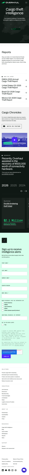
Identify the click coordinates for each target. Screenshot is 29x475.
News (3, 437)
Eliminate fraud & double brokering (9, 374)
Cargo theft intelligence (7, 427)
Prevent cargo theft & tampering (9, 372)
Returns (3, 446)
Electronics (4, 391)
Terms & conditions (6, 461)
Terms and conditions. (11, 338)
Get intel (15, 463)
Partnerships (5, 412)
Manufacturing (5, 393)
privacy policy (19, 345)
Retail (3, 399)
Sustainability (5, 414)
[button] (26, 2)
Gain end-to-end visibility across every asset (12, 378)
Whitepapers (5, 433)
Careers (3, 416)
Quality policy (5, 463)
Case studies (5, 431)
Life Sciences (5, 389)
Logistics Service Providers (8, 402)
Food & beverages (6, 395)
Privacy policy (5, 459)
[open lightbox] (14, 140)
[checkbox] (14, 306)
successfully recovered (8, 174)
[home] (10, 2)
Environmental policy (18, 461)
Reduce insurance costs (7, 381)
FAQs (3, 418)
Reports (3, 435)
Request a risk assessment (8, 448)
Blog (3, 429)
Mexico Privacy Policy (18, 459)
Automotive (4, 404)
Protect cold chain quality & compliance (11, 376)
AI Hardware (4, 397)
